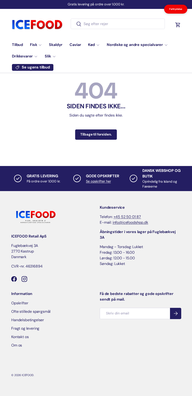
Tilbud (17, 44)
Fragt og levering (25, 328)
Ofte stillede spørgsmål (31, 311)
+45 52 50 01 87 (127, 216)
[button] (178, 25)
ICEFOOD (27, 375)
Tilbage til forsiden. (96, 134)
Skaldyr (56, 44)
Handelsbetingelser (27, 319)
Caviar (75, 44)
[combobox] (118, 24)
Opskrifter (19, 303)
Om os (16, 345)
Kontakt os (20, 336)
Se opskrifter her (98, 181)
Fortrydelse (175, 9)
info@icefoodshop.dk (130, 222)
